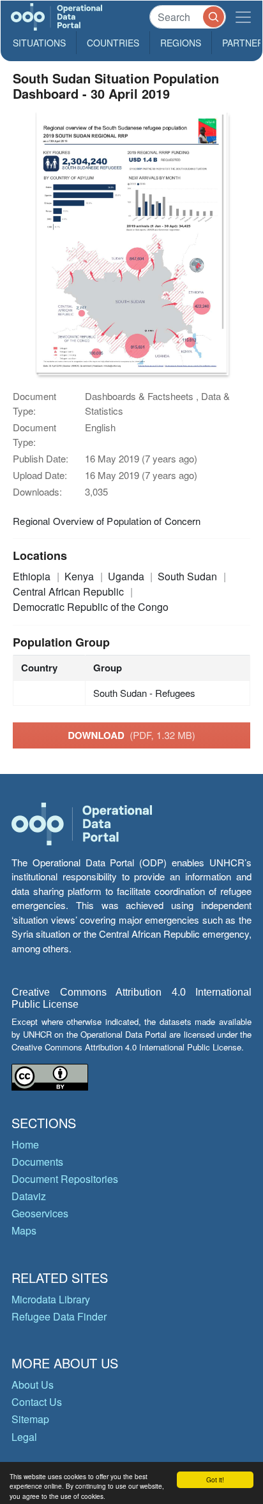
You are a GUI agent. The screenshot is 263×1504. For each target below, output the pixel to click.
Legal (24, 1436)
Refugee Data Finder (59, 1316)
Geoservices (39, 1213)
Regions (180, 42)
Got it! (215, 1479)
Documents (37, 1161)
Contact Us (36, 1401)
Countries (113, 42)
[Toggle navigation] (243, 17)
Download (131, 735)
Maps (23, 1230)
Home (25, 1144)
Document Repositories (64, 1178)
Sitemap (30, 1419)
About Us (32, 1384)
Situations (39, 42)
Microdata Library (50, 1299)
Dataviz (28, 1196)
